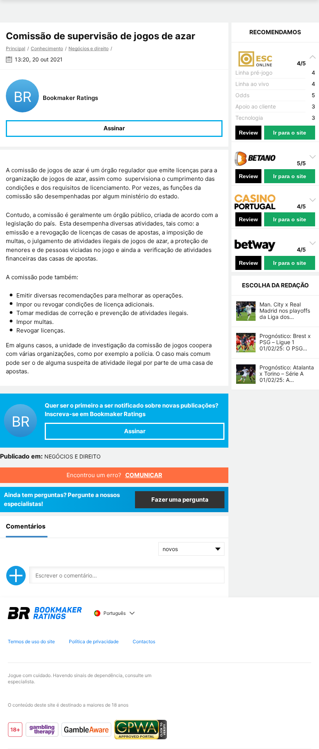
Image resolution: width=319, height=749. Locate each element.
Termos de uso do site (31, 641)
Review (248, 133)
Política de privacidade (94, 641)
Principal (15, 48)
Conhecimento (47, 48)
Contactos (144, 641)
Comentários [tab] (26, 526)
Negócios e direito (88, 48)
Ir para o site (289, 133)
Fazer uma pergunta (180, 499)
